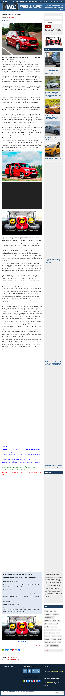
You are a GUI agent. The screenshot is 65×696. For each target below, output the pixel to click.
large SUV (60, 639)
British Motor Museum (49, 617)
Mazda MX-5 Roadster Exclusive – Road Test (52, 138)
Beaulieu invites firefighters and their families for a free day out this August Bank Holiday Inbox (53, 117)
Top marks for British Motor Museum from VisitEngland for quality (53, 466)
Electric (46, 611)
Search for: (47, 15)
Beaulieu (59, 642)
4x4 (46, 623)
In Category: (47, 20)
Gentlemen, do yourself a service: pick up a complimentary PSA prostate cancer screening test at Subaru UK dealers (52, 71)
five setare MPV (8, 659)
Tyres (60, 629)
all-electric (53, 639)
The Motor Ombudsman (56, 636)
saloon (54, 620)
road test (56, 623)
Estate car (52, 633)
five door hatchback (54, 645)
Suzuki (50, 623)
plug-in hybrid (48, 620)
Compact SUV (47, 614)
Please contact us (48, 682)
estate (46, 633)
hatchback (47, 626)
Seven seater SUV (56, 614)
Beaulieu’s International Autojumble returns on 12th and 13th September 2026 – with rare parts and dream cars (53, 364)
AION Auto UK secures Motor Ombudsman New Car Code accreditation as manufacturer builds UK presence (53, 94)
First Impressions (48, 629)
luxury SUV (47, 636)
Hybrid (58, 633)
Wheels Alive (22, 6)
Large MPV (14, 659)
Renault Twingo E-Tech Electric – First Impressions (53, 159)
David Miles (10, 657)
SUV (52, 626)
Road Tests (15, 657)
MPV (19, 659)
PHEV (55, 629)
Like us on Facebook (7, 666)
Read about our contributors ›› (52, 601)
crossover (47, 639)
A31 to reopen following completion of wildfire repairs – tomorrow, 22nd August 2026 (53, 261)
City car (46, 645)
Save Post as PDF (38, 645)
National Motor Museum (50, 642)
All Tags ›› (47, 650)
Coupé (55, 611)
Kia (51, 611)
